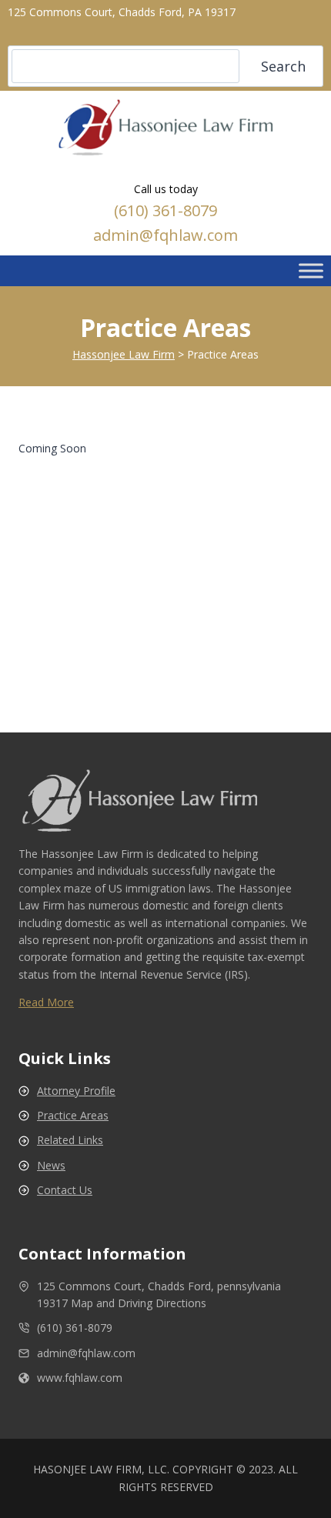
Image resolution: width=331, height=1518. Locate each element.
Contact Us (64, 1190)
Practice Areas (73, 1115)
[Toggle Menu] (311, 270)
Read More (46, 1002)
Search (283, 66)
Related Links (70, 1140)
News (51, 1165)
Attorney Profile (76, 1090)
